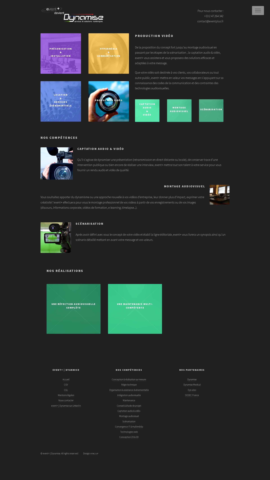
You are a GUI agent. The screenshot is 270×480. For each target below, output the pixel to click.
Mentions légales (66, 395)
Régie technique (129, 384)
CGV (66, 384)
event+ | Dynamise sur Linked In (66, 405)
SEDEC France (192, 395)
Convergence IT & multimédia (129, 426)
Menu (258, 10)
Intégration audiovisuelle (129, 395)
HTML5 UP (94, 453)
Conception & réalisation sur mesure (129, 379)
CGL (66, 390)
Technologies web (129, 431)
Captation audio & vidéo (129, 410)
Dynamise (192, 379)
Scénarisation (128, 421)
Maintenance (129, 400)
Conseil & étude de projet (129, 405)
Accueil (66, 379)
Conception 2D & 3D (129, 437)
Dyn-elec (192, 390)
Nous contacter (66, 400)
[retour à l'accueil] (65, 14)
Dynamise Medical (192, 384)
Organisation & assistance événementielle (129, 390)
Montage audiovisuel (129, 416)
